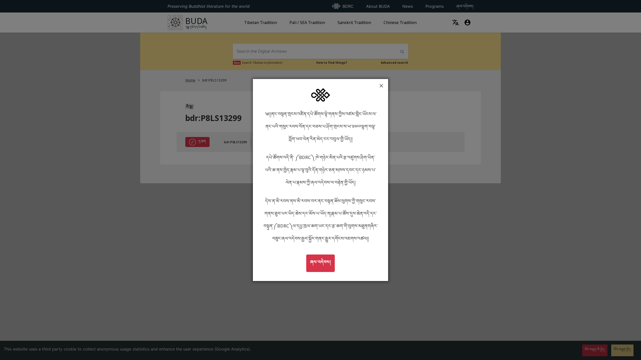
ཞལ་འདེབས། (322, 261)
